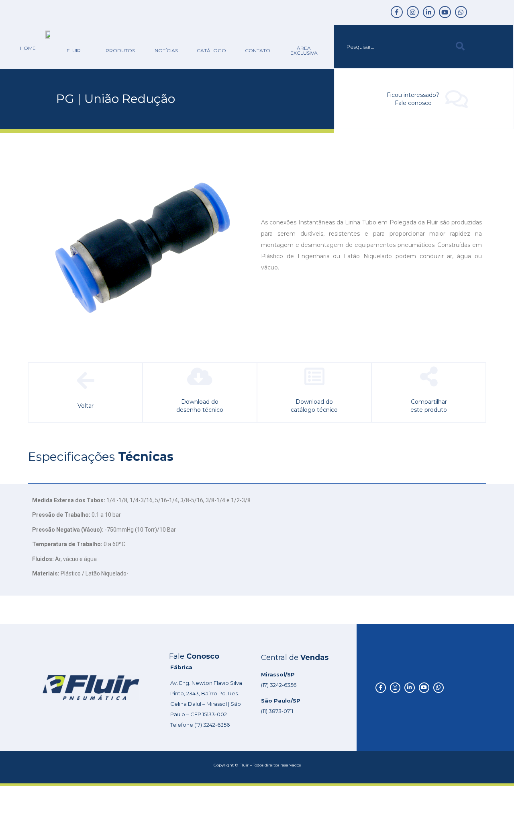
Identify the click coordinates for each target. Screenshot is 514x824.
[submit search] (460, 46)
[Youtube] (445, 12)
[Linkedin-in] (429, 12)
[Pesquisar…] (393, 46)
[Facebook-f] (397, 12)
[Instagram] (413, 12)
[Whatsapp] (461, 12)
